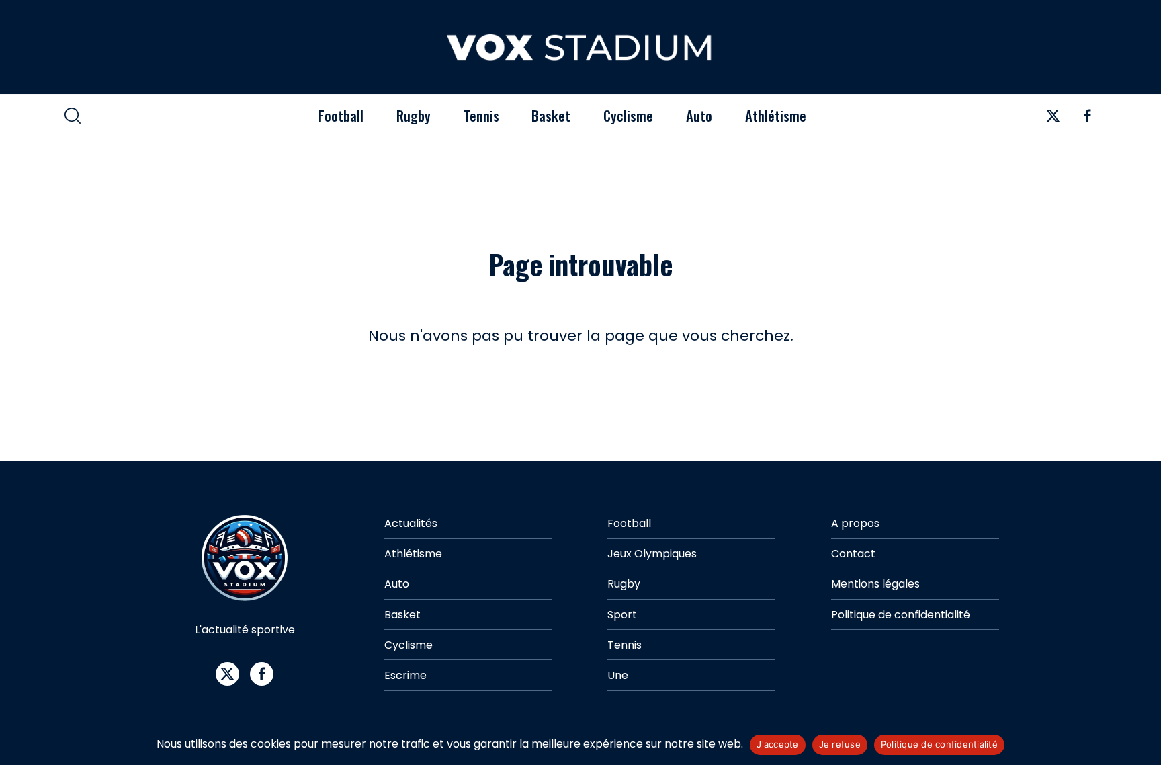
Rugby (413, 115)
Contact (853, 553)
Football (340, 115)
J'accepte (777, 744)
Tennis (481, 115)
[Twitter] (1052, 119)
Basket (550, 115)
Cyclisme (628, 115)
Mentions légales (875, 584)
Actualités (410, 523)
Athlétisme (775, 115)
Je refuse (840, 744)
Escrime (405, 675)
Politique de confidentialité (900, 614)
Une (617, 675)
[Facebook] (1087, 119)
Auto (699, 115)
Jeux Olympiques (652, 553)
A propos (855, 523)
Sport (622, 614)
